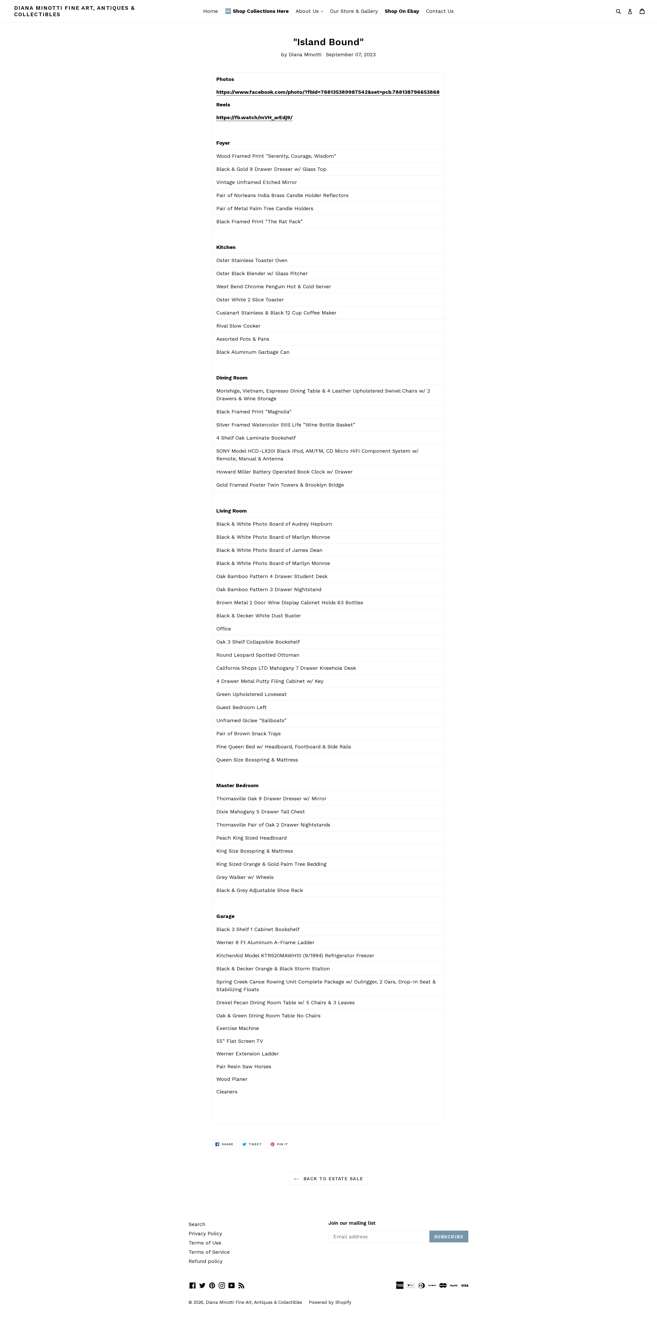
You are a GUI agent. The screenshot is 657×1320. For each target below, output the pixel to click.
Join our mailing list (351, 1223)
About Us (311, 11)
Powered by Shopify (330, 1302)
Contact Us (440, 11)
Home (210, 11)
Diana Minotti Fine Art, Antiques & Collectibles (74, 11)
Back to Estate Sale (332, 1178)
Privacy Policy (205, 1233)
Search (197, 1224)
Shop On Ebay (402, 11)
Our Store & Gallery (354, 11)
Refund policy (206, 1261)
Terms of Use (205, 1243)
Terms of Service (209, 1252)
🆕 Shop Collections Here (257, 11)
